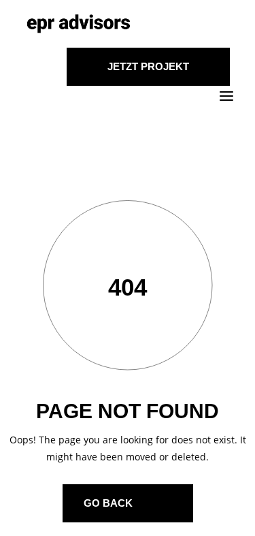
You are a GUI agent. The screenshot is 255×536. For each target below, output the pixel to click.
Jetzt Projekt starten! (148, 73)
